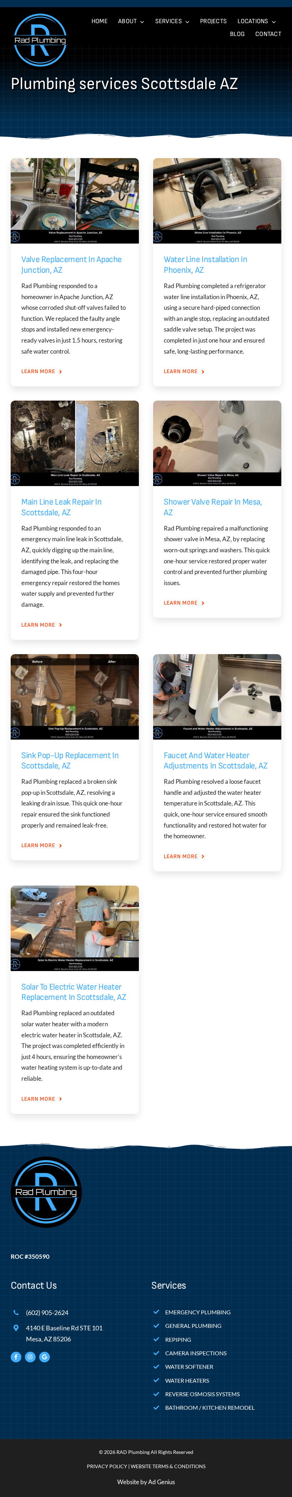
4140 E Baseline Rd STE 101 (64, 1328)
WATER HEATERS (187, 1380)
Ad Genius (161, 1482)
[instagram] (37, 1242)
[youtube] (49, 1242)
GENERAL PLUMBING (193, 1325)
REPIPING (178, 1339)
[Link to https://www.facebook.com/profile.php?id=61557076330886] (16, 1357)
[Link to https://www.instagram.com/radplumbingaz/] (30, 1357)
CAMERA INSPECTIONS (195, 1353)
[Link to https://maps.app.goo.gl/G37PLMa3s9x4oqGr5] (44, 1357)
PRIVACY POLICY (107, 1466)
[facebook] (13, 1242)
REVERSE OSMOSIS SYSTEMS (202, 1394)
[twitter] (25, 1242)
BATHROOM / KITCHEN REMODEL (210, 1407)
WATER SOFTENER (189, 1366)
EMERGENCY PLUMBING (198, 1312)
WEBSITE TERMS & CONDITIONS (168, 1466)
